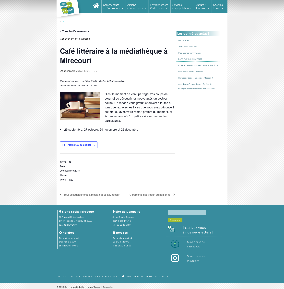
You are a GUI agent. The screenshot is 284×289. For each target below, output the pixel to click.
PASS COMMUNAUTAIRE (190, 59)
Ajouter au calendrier (79, 144)
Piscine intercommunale (189, 53)
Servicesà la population (180, 6)
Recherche (175, 220)
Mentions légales (157, 276)
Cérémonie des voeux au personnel (151, 195)
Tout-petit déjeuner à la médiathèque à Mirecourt (91, 195)
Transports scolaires (187, 46)
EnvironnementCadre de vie (159, 6)
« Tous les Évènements (74, 31)
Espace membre (134, 276)
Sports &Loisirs (218, 6)
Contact (75, 276)
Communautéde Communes (111, 6)
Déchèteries (183, 40)
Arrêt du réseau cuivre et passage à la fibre (198, 65)
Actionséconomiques (135, 6)
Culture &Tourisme (201, 6)
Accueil (62, 276)
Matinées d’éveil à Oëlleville (190, 71)
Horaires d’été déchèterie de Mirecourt (195, 78)
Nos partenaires (93, 276)
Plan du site (112, 276)
